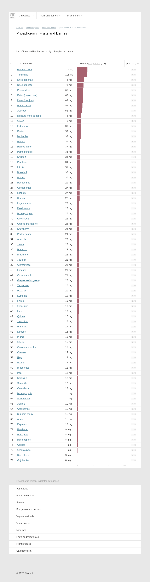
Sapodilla (22, 383)
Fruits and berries (25, 495)
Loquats (21, 193)
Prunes (21, 177)
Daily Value (94, 63)
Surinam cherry (25, 414)
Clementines (23, 265)
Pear (19, 373)
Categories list (23, 551)
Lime (19, 311)
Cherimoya (23, 218)
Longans (21, 270)
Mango (20, 362)
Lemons (21, 332)
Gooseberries (24, 188)
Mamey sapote (25, 213)
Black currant (24, 105)
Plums (20, 337)
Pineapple (22, 434)
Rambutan (22, 429)
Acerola (21, 403)
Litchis (20, 167)
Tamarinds (22, 74)
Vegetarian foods (25, 516)
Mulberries (22, 136)
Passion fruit (23, 90)
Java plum (22, 321)
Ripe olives (23, 455)
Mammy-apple (24, 393)
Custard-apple (24, 275)
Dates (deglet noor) (27, 95)
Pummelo (22, 326)
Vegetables (22, 488)
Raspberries (23, 182)
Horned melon (24, 146)
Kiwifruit (21, 157)
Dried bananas (25, 80)
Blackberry (22, 254)
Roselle (21, 141)
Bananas (22, 249)
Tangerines (23, 285)
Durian (20, 131)
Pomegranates (25, 152)
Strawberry (23, 229)
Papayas (22, 424)
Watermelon (23, 398)
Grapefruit (22, 306)
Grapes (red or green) (28, 280)
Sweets (20, 502)
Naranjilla (22, 378)
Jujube (20, 244)
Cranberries (23, 409)
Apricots (21, 239)
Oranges (21, 352)
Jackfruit (21, 260)
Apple (20, 419)
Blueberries (23, 368)
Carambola (23, 388)
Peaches (22, 290)
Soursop (21, 198)
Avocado (22, 110)
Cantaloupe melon (26, 347)
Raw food (21, 530)
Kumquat (22, 296)
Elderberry (22, 126)
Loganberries (24, 203)
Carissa (21, 445)
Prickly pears (24, 234)
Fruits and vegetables (27, 537)
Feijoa (20, 301)
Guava (20, 121)
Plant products (23, 544)
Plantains (22, 162)
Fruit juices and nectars (28, 509)
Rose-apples (24, 439)
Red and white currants (29, 116)
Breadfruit (22, 172)
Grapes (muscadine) (27, 224)
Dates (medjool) (25, 100)
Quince (21, 316)
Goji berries (23, 460)
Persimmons (23, 208)
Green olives (23, 450)
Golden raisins (24, 69)
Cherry (20, 342)
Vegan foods (22, 523)
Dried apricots (24, 85)
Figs (19, 357)
